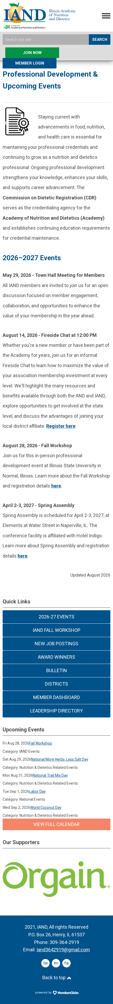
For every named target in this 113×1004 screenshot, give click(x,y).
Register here (60, 426)
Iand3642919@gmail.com (63, 949)
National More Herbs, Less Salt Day (59, 759)
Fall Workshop (40, 743)
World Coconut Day (45, 807)
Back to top (54, 977)
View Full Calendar (56, 824)
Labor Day (37, 791)
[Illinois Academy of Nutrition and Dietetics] (39, 27)
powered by (43, 992)
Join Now (32, 53)
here (22, 556)
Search (99, 39)
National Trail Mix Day (50, 775)
